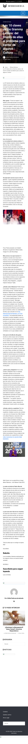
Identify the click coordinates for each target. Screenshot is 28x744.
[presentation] (4, 623)
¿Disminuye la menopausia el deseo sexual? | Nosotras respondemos (14, 629)
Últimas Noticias (7, 21)
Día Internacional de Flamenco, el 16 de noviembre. (12, 313)
